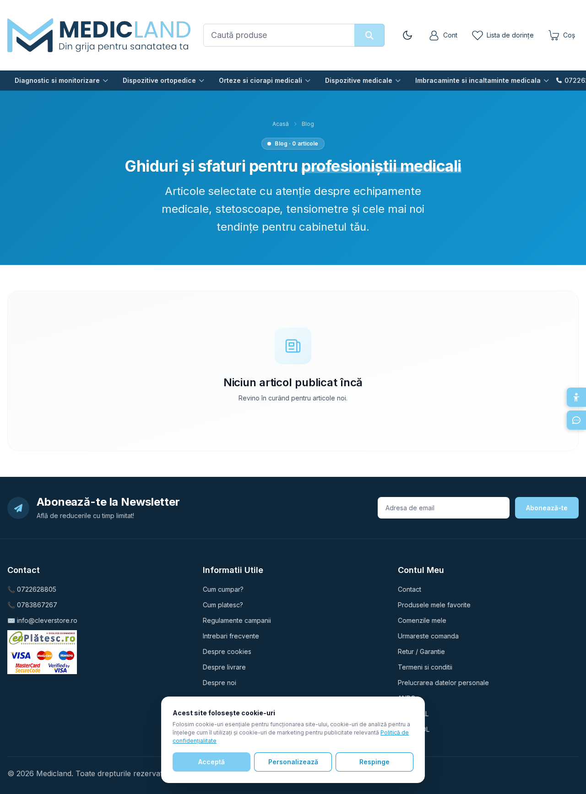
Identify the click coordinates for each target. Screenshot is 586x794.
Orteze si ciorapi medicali (260, 80)
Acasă (280, 123)
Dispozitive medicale (358, 80)
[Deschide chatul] (576, 420)
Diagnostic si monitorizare (57, 80)
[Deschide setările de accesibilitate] (576, 397)
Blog (308, 123)
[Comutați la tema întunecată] (407, 35)
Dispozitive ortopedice (159, 80)
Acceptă (211, 762)
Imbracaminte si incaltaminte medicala (478, 80)
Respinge (374, 762)
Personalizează (293, 762)
